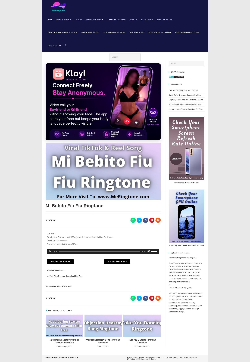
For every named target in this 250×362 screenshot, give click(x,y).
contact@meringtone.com (179, 282)
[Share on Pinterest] (151, 220)
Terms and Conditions (146, 357)
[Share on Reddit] (158, 220)
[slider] (154, 251)
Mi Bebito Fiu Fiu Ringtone (60, 286)
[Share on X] (139, 220)
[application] (103, 251)
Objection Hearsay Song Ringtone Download (103, 341)
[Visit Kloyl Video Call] (103, 101)
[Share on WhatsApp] (133, 220)
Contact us (159, 357)
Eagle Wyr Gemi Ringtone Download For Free (186, 100)
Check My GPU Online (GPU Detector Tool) (186, 245)
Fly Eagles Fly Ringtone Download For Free (185, 105)
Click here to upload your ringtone (182, 258)
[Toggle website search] (65, 45)
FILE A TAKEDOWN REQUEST (181, 288)
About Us (177, 357)
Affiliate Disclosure (189, 357)
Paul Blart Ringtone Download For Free (66, 276)
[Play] (50, 251)
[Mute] (148, 251)
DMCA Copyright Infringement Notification (141, 359)
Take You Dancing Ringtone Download (142, 341)
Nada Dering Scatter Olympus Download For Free (64, 341)
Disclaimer (169, 357)
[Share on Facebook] (145, 220)
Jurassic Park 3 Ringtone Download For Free (185, 109)
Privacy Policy (132, 357)
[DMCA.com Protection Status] (176, 77)
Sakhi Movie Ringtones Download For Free (185, 95)
